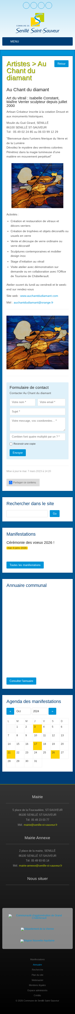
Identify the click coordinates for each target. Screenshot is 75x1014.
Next (63, 342)
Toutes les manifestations (25, 563)
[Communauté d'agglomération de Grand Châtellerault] (37, 915)
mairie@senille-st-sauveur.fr (40, 823)
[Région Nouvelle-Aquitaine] (37, 940)
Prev (12, 342)
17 (35, 742)
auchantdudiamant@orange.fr (33, 302)
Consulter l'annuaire (21, 679)
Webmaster (37, 979)
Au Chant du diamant (26, 71)
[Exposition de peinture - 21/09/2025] (12, 546)
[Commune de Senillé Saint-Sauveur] (37, 23)
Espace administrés (38, 989)
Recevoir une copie (25, 442)
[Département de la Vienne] (37, 928)
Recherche (37, 968)
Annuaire (37, 963)
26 (53, 751)
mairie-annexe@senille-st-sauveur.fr (40, 864)
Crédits (37, 994)
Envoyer (18, 451)
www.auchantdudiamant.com (39, 295)
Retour (61, 63)
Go (54, 512)
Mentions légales (37, 984)
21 (9, 751)
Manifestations (37, 958)
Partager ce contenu (24, 481)
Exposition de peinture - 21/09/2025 (40, 543)
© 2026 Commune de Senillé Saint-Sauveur (37, 999)
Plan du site (37, 974)
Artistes (18, 64)
